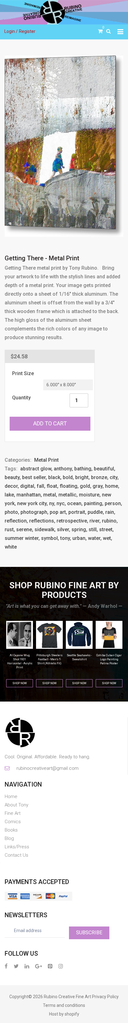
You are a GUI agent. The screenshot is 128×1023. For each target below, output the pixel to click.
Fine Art (13, 813)
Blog (9, 838)
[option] (64, 146)
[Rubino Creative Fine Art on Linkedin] (27, 966)
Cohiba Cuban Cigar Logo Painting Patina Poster (81, 659)
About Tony (16, 805)
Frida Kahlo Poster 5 (110, 655)
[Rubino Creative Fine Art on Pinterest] (50, 966)
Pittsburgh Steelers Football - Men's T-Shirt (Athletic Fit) (21, 659)
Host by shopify (64, 1014)
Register (27, 31)
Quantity (21, 398)
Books (11, 830)
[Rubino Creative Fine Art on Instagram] (60, 966)
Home (11, 796)
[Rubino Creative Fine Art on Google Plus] (38, 966)
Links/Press (17, 847)
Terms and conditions (64, 1005)
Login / (11, 31)
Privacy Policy (105, 996)
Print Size (23, 373)
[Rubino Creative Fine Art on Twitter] (16, 966)
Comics (13, 821)
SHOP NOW (21, 683)
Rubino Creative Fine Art (67, 996)
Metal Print (46, 460)
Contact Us (16, 855)
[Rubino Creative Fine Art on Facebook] (6, 966)
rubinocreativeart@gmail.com (47, 768)
